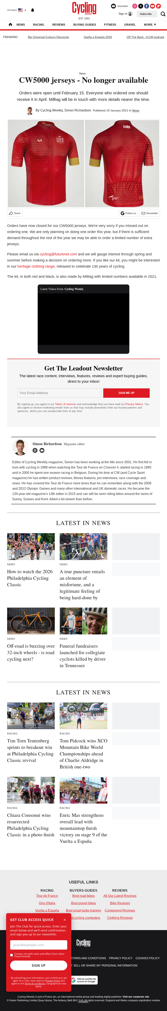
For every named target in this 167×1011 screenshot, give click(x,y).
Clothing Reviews (120, 917)
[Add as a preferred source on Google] (83, 980)
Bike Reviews (120, 903)
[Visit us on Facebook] (146, 6)
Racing (38, 24)
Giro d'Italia (47, 903)
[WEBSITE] (36, 450)
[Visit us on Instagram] (134, 6)
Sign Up (39, 965)
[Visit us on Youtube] (152, 6)
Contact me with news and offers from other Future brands (39, 955)
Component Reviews (120, 910)
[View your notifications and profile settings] (33, 10)
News (20, 24)
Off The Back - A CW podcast (145, 37)
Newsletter (152, 213)
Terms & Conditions (35, 983)
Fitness (110, 24)
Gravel (130, 24)
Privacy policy (120, 958)
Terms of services (66, 404)
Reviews (58, 24)
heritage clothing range (36, 266)
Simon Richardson (77, 110)
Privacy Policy (53, 980)
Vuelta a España (47, 910)
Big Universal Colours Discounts (48, 37)
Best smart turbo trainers (83, 910)
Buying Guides (84, 24)
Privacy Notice (134, 404)
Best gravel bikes (83, 903)
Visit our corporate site (136, 996)
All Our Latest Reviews (119, 896)
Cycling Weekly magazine (44, 462)
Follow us (130, 213)
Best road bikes (83, 896)
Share (17, 213)
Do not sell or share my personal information (99, 965)
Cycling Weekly (51, 110)
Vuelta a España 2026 (98, 37)
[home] (10, 24)
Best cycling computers (83, 917)
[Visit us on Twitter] (140, 6)
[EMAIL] (43, 450)
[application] (83, 319)
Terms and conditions (88, 958)
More (148, 24)
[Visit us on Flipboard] (158, 6)
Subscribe (146, 14)
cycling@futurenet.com (58, 254)
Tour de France (47, 896)
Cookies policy (148, 958)
